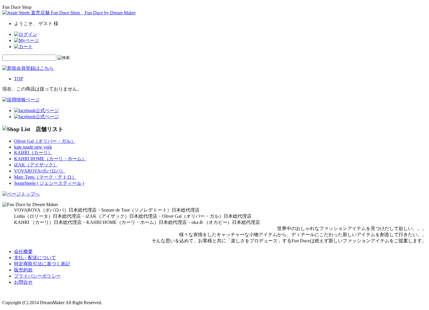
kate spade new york (33, 146)
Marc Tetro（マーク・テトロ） (45, 177)
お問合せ (23, 282)
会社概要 (23, 251)
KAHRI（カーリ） (33, 152)
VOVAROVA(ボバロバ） (39, 170)
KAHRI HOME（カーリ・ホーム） (50, 158)
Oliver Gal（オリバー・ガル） (45, 141)
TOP (18, 78)
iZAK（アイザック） (36, 164)
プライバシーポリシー (37, 276)
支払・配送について (35, 257)
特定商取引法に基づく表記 (42, 263)
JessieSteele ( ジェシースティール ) (49, 183)
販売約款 (23, 269)
